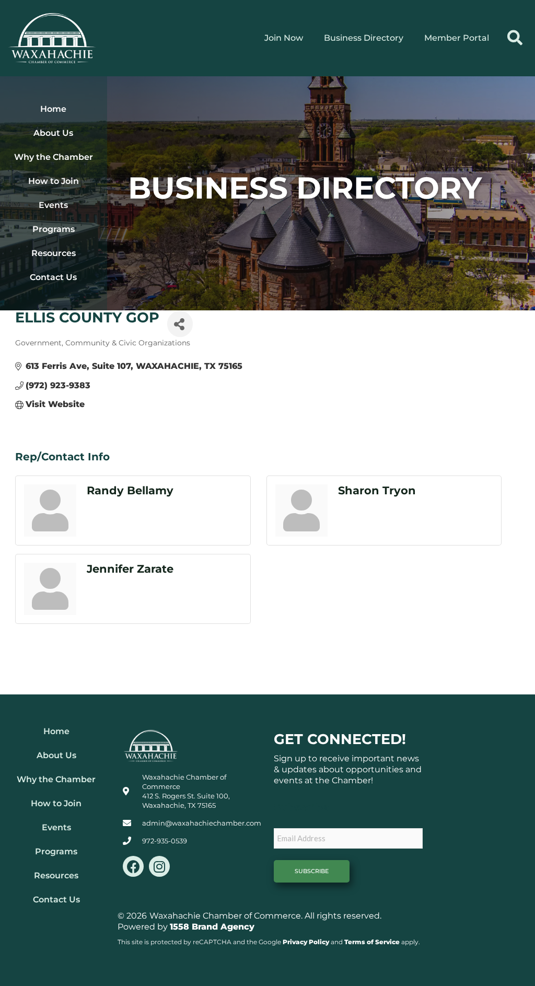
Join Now (283, 38)
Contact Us (53, 277)
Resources (53, 253)
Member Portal (456, 38)
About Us (53, 133)
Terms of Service (372, 942)
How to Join (53, 181)
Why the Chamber (53, 157)
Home (53, 109)
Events (53, 205)
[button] (515, 38)
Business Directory (363, 38)
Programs (53, 229)
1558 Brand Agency (212, 927)
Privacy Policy (306, 942)
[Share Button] (180, 324)
